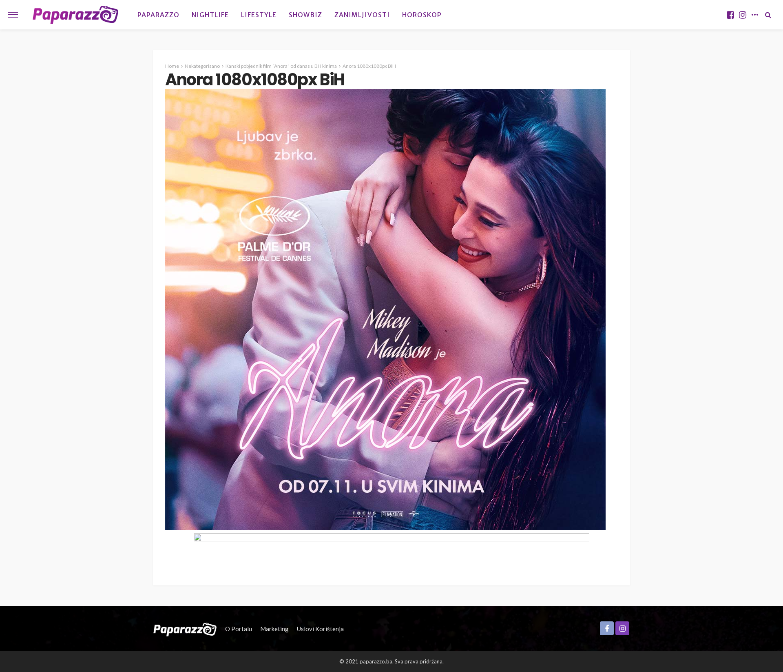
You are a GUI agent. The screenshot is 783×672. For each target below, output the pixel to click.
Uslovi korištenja (320, 628)
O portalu (238, 628)
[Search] (768, 14)
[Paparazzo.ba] (75, 15)
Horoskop (422, 15)
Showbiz (305, 15)
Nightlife (210, 15)
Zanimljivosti (362, 15)
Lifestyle (258, 15)
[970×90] (391, 550)
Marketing (274, 628)
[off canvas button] (13, 14)
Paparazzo (158, 15)
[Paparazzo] (185, 628)
